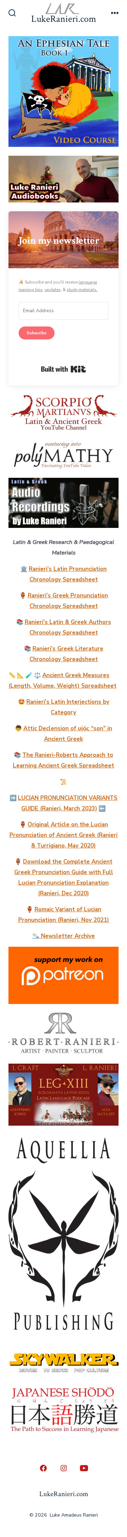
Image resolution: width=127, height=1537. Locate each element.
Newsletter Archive (68, 936)
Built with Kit (63, 369)
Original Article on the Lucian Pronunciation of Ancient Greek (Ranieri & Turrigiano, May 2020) (63, 835)
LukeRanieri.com (63, 1493)
